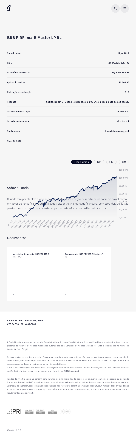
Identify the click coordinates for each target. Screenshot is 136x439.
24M (111, 161)
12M (99, 161)
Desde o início (81, 161)
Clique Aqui (73, 371)
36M (124, 161)
